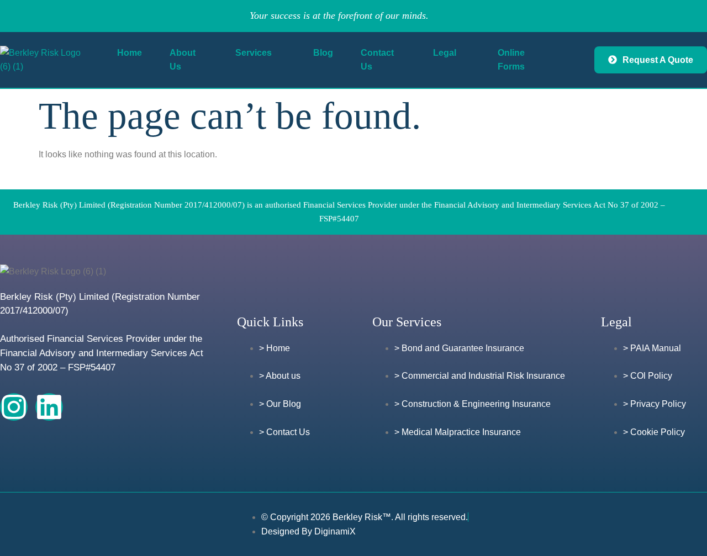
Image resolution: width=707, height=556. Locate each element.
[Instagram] (14, 407)
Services (253, 52)
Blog (323, 52)
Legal (444, 52)
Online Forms (511, 60)
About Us (183, 60)
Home (129, 52)
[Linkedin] (49, 407)
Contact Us (377, 60)
